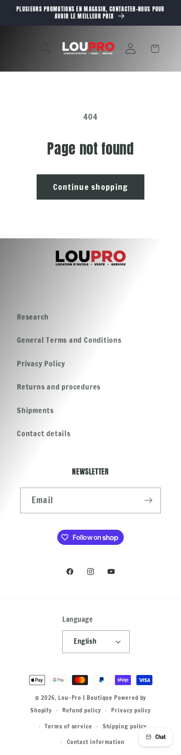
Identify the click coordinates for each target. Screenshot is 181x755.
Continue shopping (90, 186)
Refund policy (81, 710)
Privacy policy (131, 710)
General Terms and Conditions (69, 339)
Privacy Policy (41, 363)
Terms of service (68, 726)
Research (33, 316)
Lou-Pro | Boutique (85, 697)
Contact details (44, 433)
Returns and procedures (59, 386)
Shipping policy (125, 726)
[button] (22, 49)
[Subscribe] (148, 500)
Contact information (96, 741)
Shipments (35, 410)
